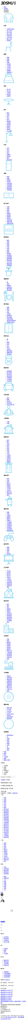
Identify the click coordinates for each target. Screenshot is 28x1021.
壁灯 (8, 153)
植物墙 (9, 285)
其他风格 (6, 873)
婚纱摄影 (9, 619)
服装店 (9, 610)
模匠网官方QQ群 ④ (7, 996)
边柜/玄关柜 (10, 223)
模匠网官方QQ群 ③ (7, 994)
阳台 (8, 447)
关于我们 (6, 937)
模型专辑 (6, 837)
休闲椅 (9, 64)
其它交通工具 (10, 404)
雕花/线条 (9, 350)
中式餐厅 (9, 522)
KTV (8, 552)
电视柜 (9, 213)
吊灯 (8, 148)
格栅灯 (9, 154)
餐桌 (8, 113)
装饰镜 (9, 253)
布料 (8, 745)
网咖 (8, 547)
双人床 (9, 89)
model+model (10, 713)
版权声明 (6, 938)
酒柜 (8, 210)
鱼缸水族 (9, 263)
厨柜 (8, 307)
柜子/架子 (6, 809)
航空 (8, 398)
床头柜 (9, 94)
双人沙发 (9, 32)
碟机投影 (9, 188)
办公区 (9, 570)
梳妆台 (9, 126)
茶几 (8, 116)
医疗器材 (9, 372)
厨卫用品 (6, 814)
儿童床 (9, 92)
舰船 (8, 399)
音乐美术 (9, 374)
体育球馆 (9, 655)
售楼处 (9, 609)
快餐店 (9, 520)
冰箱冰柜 (9, 183)
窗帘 (8, 240)
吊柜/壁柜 (9, 220)
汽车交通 (6, 820)
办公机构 (6, 830)
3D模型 (6, 8)
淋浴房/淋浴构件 (11, 320)
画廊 (5, 758)
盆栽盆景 (9, 287)
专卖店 (9, 612)
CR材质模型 (7, 975)
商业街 (9, 676)
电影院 (9, 645)
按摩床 (9, 96)
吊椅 (8, 62)
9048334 (7, 979)
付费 (5, 884)
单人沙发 (9, 34)
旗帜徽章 (9, 265)
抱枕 (8, 243)
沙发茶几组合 (10, 29)
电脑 (8, 178)
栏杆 (8, 344)
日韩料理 (9, 525)
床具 (5, 802)
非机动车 (9, 403)
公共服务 (9, 620)
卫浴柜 (9, 314)
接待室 (9, 574)
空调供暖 (9, 185)
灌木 (8, 283)
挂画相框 (9, 256)
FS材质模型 (7, 976)
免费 (5, 883)
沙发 (5, 799)
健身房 (9, 649)
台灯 (8, 151)
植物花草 (6, 812)
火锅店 (9, 515)
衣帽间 (9, 456)
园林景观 (9, 679)
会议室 (9, 572)
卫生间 (9, 490)
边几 (8, 118)
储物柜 (9, 216)
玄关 (8, 443)
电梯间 (3, 921)
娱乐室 (9, 460)
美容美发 (9, 614)
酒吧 (8, 550)
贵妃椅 (9, 40)
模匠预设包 (10, 735)
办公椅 (9, 69)
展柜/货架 (9, 221)
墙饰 (8, 245)
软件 (5, 755)
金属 (8, 738)
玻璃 (8, 743)
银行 (8, 606)
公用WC (9, 579)
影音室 (9, 458)
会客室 (9, 487)
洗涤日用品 (10, 319)
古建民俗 (9, 684)
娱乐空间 (6, 829)
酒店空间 (6, 825)
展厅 (8, 604)
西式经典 (6, 870)
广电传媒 (9, 652)
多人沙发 (9, 30)
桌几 (5, 804)
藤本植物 (9, 288)
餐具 (8, 309)
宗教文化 (9, 657)
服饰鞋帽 (9, 258)
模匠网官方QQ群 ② (7, 992)
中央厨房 (9, 528)
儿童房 (9, 455)
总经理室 (9, 582)
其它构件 (9, 354)
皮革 (8, 740)
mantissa (9, 715)
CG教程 (6, 756)
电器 (5, 807)
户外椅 (9, 65)
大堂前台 (9, 580)
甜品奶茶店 (10, 530)
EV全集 (9, 709)
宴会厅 (9, 483)
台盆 (8, 310)
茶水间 (9, 575)
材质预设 (6, 819)
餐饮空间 (6, 827)
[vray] (2, 898)
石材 (8, 741)
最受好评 (6, 878)
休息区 (9, 577)
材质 (5, 751)
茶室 (8, 450)
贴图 (5, 753)
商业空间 (6, 832)
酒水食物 (9, 317)
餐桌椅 (9, 121)
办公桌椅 (9, 131)
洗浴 (8, 549)
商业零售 (9, 617)
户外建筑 (6, 835)
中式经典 (6, 868)
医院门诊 (9, 650)
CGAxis (9, 712)
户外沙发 (9, 37)
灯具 (5, 806)
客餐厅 (9, 461)
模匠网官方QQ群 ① (7, 990)
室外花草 (9, 290)
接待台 (9, 129)
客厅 (8, 440)
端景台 (9, 127)
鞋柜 (8, 211)
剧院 (8, 640)
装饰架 (9, 215)
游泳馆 (9, 647)
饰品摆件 (9, 255)
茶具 (8, 250)
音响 (8, 176)
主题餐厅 (9, 523)
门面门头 (9, 689)
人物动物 (6, 822)
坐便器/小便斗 (11, 322)
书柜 (8, 207)
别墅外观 (9, 677)
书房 (8, 451)
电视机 (9, 180)
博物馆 (9, 644)
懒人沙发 (9, 39)
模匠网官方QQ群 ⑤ (6, 998)
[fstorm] (2, 901)
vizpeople (9, 711)
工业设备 (9, 381)
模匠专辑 (9, 707)
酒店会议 (9, 493)
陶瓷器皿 (9, 260)
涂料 (8, 748)
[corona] (2, 895)
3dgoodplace (10, 716)
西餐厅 (9, 517)
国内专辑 (9, 718)
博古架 (9, 218)
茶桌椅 (9, 124)
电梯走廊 (9, 584)
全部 (5, 797)
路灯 (8, 158)
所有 (2, 892)
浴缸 (8, 312)
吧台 (8, 119)
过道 (8, 480)
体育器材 (9, 371)
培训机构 (9, 654)
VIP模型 (3, 779)
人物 (8, 421)
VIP (5, 889)
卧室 (8, 448)
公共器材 (9, 379)
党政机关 (9, 585)
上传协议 (6, 940)
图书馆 (9, 642)
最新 (5, 876)
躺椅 (8, 60)
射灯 (8, 149)
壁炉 (8, 347)
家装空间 (6, 824)
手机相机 (9, 186)
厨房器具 (9, 315)
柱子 (8, 345)
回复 (5, 881)
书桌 (8, 114)
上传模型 (6, 963)
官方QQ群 (6, 942)
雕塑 (8, 252)
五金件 (9, 349)
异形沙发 (9, 35)
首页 (5, 7)
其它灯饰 (9, 159)
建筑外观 (9, 682)
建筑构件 (9, 686)
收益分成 (6, 965)
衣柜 (8, 208)
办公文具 (9, 261)
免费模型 (6, 972)
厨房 (8, 445)
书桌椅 (9, 122)
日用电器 (9, 189)
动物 (8, 423)
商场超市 (9, 615)
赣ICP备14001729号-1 (11, 1017)
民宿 (8, 482)
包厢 (8, 514)
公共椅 (9, 67)
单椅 (8, 57)
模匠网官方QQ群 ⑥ (6, 999)
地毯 (8, 242)
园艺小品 (9, 687)
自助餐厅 (9, 527)
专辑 (5, 888)
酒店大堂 (9, 492)
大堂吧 (9, 488)
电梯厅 (9, 485)
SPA (8, 607)
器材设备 (6, 817)
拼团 (5, 886)
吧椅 (8, 59)
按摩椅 (9, 70)
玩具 (8, 247)
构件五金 (6, 815)
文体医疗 (6, 834)
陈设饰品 (6, 811)
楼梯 (8, 342)
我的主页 (6, 960)
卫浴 (8, 453)
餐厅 (8, 442)
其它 (8, 495)
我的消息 (6, 962)
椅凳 (5, 801)
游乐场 (9, 553)
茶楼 (8, 512)
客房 (8, 478)
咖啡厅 (9, 518)
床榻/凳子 (9, 72)
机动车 (9, 401)
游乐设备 (9, 376)
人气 (5, 879)
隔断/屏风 (9, 352)
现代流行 (6, 872)
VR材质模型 (7, 973)
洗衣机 (9, 181)
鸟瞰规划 (9, 681)
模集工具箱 (7, 760)
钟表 (8, 248)
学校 (8, 639)
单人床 (9, 91)
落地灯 (9, 156)
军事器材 (9, 377)
